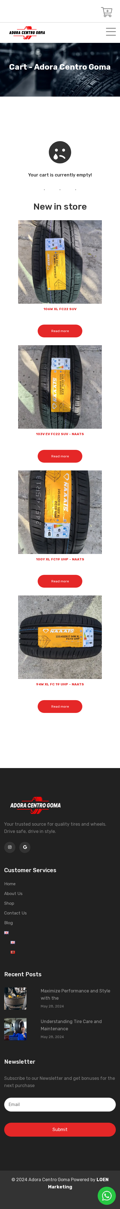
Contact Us (15, 913)
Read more (60, 331)
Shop (9, 903)
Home (10, 883)
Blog (8, 922)
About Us (13, 893)
